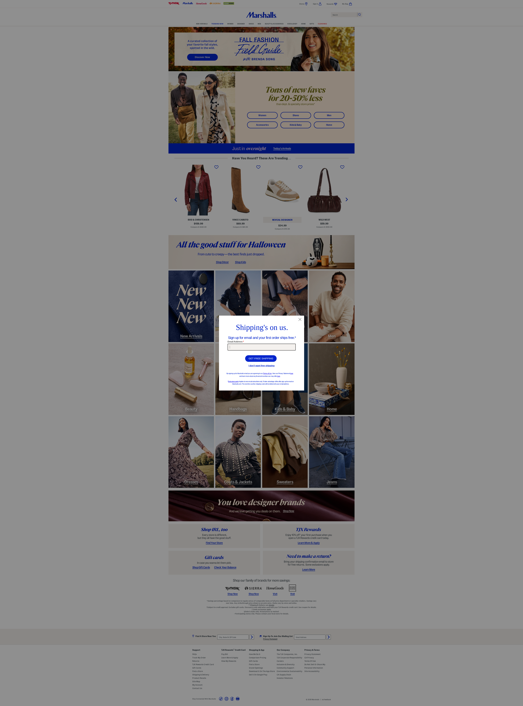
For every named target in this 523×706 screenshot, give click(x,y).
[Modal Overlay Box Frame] (261, 353)
